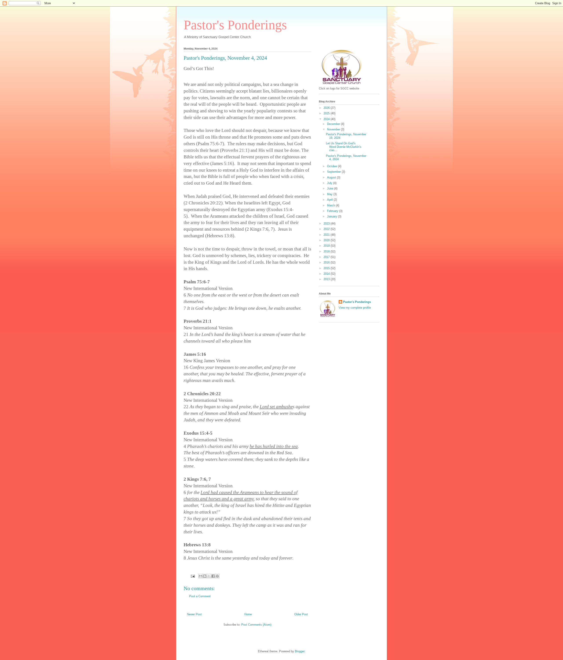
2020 (327, 240)
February (333, 211)
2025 (327, 113)
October (332, 166)
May (330, 194)
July (330, 183)
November (334, 129)
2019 (327, 245)
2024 (327, 119)
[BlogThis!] (205, 576)
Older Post (301, 614)
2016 (327, 262)
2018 (327, 251)
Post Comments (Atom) (256, 624)
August (332, 177)
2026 (327, 107)
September (334, 171)
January (332, 216)
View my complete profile (355, 307)
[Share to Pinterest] (217, 576)
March (331, 205)
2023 (327, 223)
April (330, 199)
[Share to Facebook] (213, 576)
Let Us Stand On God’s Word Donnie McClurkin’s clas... (343, 147)
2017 (327, 257)
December (334, 124)
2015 (327, 268)
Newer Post (194, 614)
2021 (327, 234)
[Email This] (200, 576)
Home (248, 614)
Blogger (299, 651)
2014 (327, 273)
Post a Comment (200, 596)
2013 (327, 279)
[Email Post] (192, 576)
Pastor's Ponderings (235, 25)
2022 (327, 229)
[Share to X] (209, 576)
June (330, 188)
